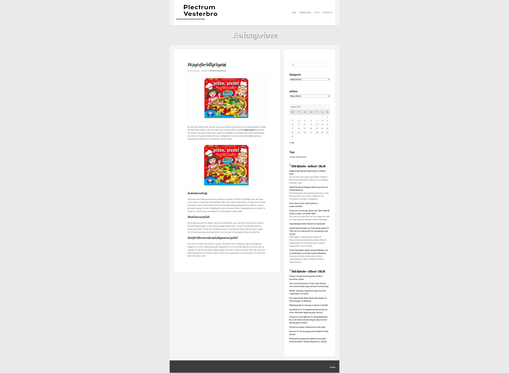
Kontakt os (328, 12)
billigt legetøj (249, 130)
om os (316, 12)
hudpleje (292, 157)
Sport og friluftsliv (218, 71)
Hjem (294, 12)
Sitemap (332, 367)
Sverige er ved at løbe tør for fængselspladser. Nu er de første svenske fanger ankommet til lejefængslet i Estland (308, 320)
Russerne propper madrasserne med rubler (307, 327)
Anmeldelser (305, 12)
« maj (291, 143)
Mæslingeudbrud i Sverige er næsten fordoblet (308, 305)
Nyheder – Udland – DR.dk (311, 271)
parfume (303, 157)
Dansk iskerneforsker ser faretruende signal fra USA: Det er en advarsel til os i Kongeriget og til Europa (309, 231)
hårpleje (298, 157)
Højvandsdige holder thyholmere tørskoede (307, 224)
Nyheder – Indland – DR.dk (311, 166)
